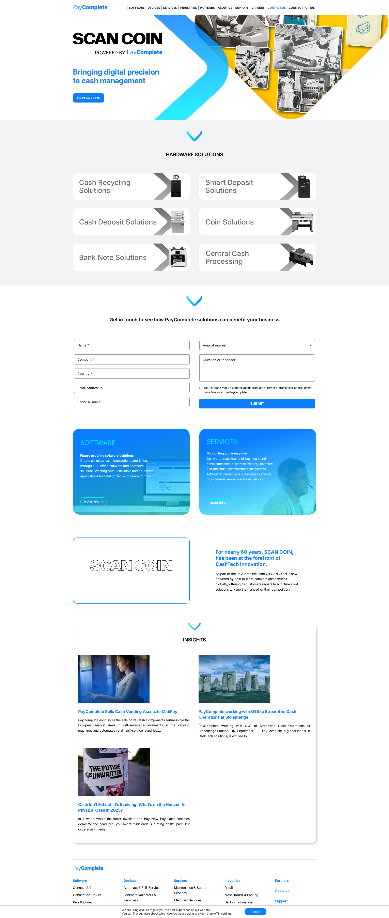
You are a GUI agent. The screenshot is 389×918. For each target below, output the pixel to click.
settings (226, 913)
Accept (255, 911)
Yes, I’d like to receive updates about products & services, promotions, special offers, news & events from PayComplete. (257, 390)
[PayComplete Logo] (90, 6)
